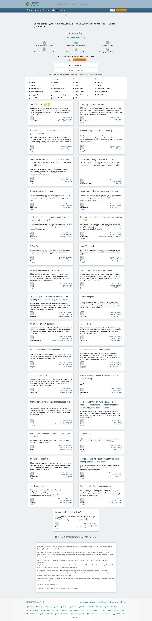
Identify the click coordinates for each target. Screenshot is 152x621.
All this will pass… (87, 296)
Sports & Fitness (106, 614)
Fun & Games (62, 610)
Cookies (100, 74)
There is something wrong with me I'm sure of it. (50, 402)
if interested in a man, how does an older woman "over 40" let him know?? (50, 218)
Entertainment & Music (77, 610)
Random (64, 606)
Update (123, 606)
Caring (100, 606)
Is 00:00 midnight (87, 246)
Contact (97, 602)
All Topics (76, 617)
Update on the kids (37, 486)
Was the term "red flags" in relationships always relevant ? (50, 435)
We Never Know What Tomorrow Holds (46, 270)
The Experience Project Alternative (44, 46)
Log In (112, 10)
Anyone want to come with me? (68, 512)
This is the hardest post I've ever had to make (48, 350)
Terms (124, 602)
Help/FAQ (106, 602)
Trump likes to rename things (42, 191)
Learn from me (36, 104)
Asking (115, 606)
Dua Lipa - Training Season (41, 375)
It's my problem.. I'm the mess (42, 324)
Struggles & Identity (46, 614)
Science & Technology (62, 614)
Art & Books (107, 610)
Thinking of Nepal (37, 459)
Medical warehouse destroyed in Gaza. (96, 270)
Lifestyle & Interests (94, 610)
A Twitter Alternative (107, 46)
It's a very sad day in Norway (92, 104)
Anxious (73, 606)
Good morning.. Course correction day (96, 130)
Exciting (39, 606)
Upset (82, 606)
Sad (107, 606)
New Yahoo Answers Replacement (76, 46)
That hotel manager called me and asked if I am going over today (49, 132)
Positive (30, 606)
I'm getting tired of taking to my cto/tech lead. (99, 191)
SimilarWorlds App (77, 37)
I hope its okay (86, 324)
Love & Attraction (33, 614)
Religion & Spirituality (78, 614)
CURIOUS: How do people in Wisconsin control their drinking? (99, 377)
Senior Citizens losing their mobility (95, 350)
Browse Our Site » (76, 33)
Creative (48, 606)
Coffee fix (34, 246)
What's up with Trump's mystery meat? (96, 486)
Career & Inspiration (48, 610)
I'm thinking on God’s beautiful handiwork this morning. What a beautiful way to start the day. (49, 298)
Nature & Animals (93, 614)
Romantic (91, 606)
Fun (56, 606)
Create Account (79, 60)
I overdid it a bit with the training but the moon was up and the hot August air (99, 460)
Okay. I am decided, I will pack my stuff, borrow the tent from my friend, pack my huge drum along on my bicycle (50, 162)
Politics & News (120, 610)
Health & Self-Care (120, 614)
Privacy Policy (92, 74)
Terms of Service (84, 74)
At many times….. (87, 433)
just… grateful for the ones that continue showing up (101, 218)
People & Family (33, 610)
